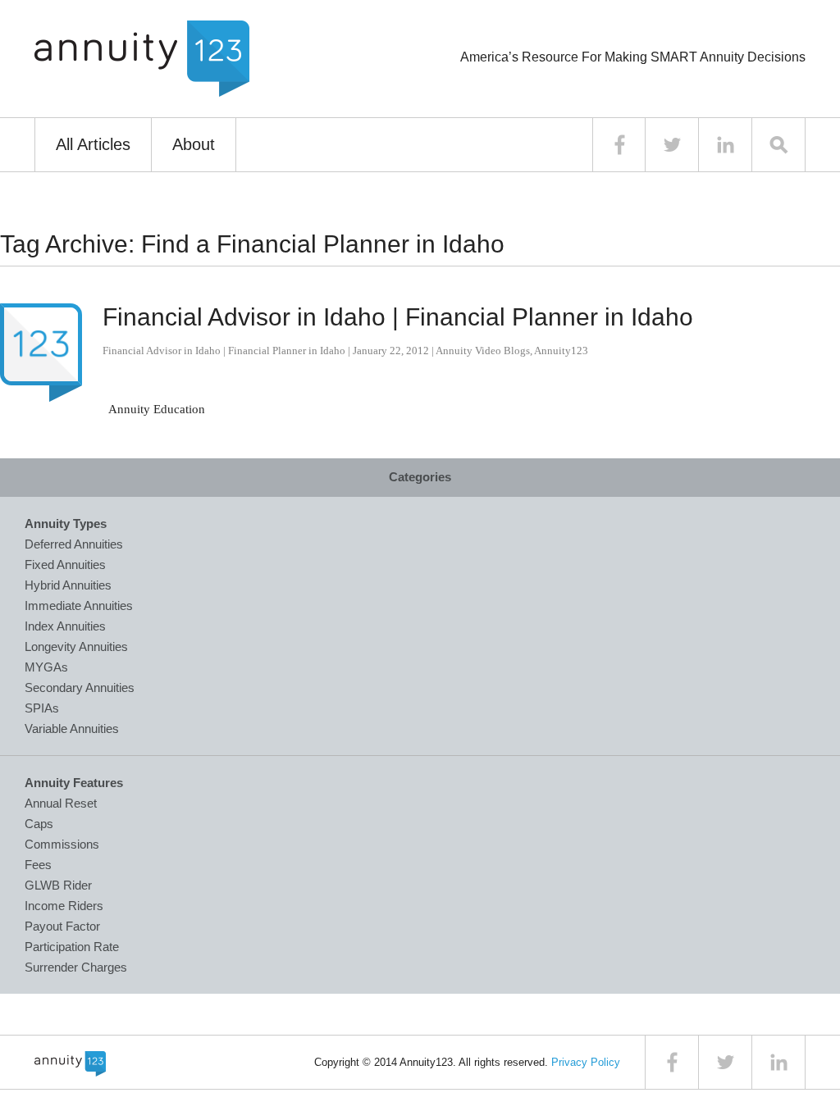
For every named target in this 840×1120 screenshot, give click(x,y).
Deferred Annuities (74, 544)
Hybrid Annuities (68, 585)
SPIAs (42, 708)
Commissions (62, 844)
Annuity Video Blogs (483, 350)
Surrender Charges (76, 967)
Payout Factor (62, 926)
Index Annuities (65, 626)
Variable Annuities (72, 728)
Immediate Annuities (79, 605)
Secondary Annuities (80, 687)
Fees (38, 865)
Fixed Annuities (65, 564)
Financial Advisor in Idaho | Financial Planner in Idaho (398, 316)
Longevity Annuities (76, 646)
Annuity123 (561, 350)
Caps (39, 824)
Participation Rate (72, 947)
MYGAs (46, 667)
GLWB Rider (58, 885)
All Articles (93, 144)
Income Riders (64, 906)
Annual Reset (61, 803)
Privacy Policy (585, 1062)
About (193, 144)
